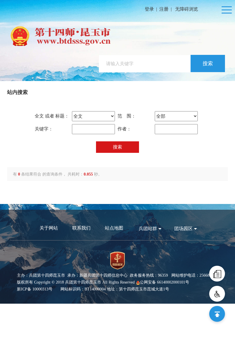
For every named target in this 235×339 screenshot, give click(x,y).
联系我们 (81, 228)
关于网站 (49, 228)
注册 (164, 9)
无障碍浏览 (186, 9)
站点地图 (114, 228)
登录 (149, 9)
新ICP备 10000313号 (34, 289)
